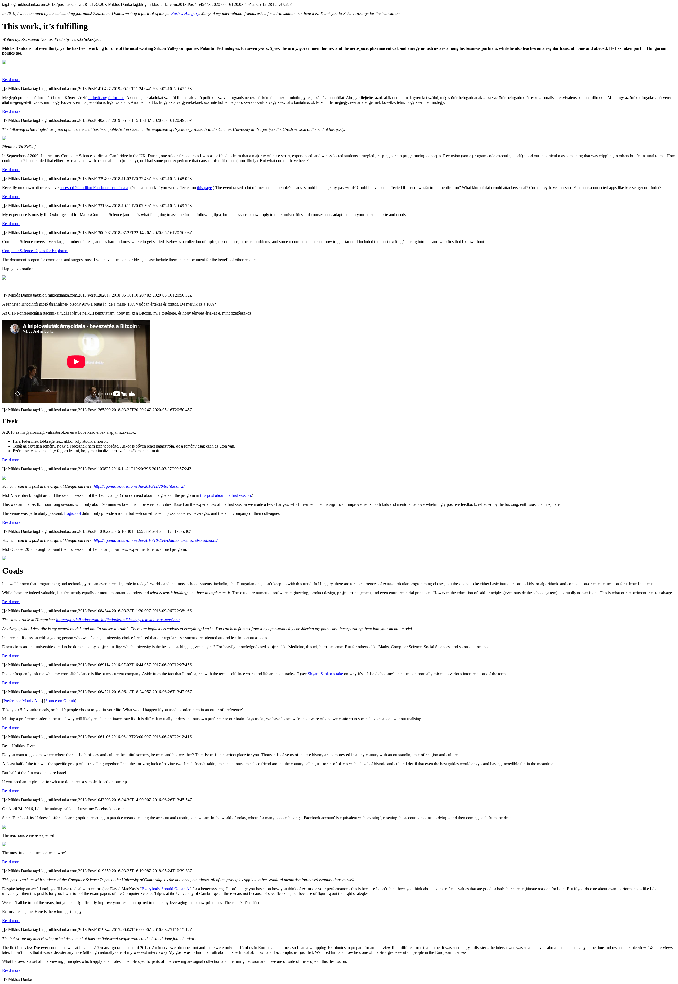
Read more (11, 79)
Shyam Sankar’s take (325, 674)
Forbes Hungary (185, 13)
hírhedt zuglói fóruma (106, 97)
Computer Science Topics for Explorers (35, 250)
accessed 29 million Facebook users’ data (94, 187)
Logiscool (72, 513)
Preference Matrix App (22, 701)
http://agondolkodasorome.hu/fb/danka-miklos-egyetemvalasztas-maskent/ (118, 620)
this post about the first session (225, 495)
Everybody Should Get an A (165, 889)
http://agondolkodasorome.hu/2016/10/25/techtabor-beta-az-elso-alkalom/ (155, 540)
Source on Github (60, 701)
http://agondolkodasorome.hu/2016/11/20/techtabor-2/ (139, 486)
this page (204, 187)
